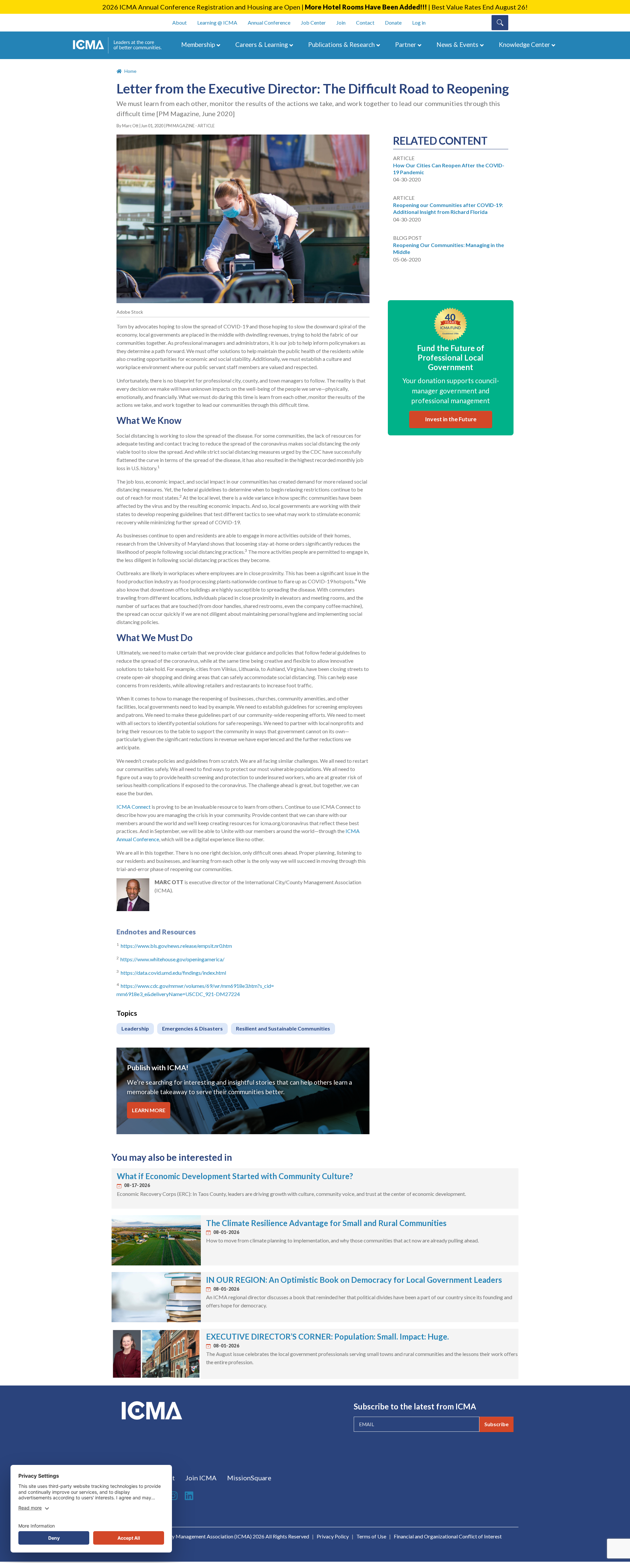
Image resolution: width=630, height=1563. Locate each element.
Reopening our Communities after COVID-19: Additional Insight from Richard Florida (448, 208)
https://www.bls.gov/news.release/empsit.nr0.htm (176, 946)
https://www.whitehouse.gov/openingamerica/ (172, 959)
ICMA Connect (133, 806)
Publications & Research (341, 44)
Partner (405, 44)
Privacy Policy (333, 1536)
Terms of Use (371, 1536)
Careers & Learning (261, 44)
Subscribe (496, 1424)
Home (130, 71)
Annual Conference (269, 22)
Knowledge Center (524, 44)
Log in (419, 22)
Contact (365, 22)
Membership (198, 44)
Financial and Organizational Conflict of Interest (448, 1536)
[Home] (120, 45)
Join (341, 22)
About (179, 22)
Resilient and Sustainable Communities (283, 1028)
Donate (393, 22)
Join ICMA (201, 1478)
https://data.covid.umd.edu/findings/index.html (173, 972)
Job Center (313, 22)
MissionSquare (249, 1478)
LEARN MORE (148, 1110)
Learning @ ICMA (217, 22)
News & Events (457, 44)
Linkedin (190, 1496)
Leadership (135, 1028)
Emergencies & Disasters (192, 1028)
